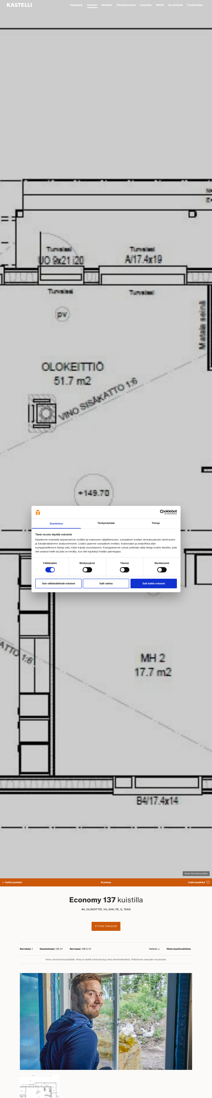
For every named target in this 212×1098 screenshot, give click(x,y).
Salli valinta (106, 583)
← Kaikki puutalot (12, 882)
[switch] (87, 569)
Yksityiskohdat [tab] (106, 523)
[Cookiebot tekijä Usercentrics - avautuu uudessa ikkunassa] (162, 512)
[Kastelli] (19, 4)
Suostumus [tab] (56, 523)
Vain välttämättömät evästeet (58, 583)
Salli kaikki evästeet (153, 583)
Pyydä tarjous (106, 926)
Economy (106, 882)
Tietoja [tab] (156, 523)
